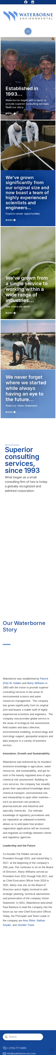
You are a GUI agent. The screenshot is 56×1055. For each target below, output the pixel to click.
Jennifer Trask (25, 925)
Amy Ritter (29, 920)
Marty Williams (35, 683)
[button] (28, 31)
